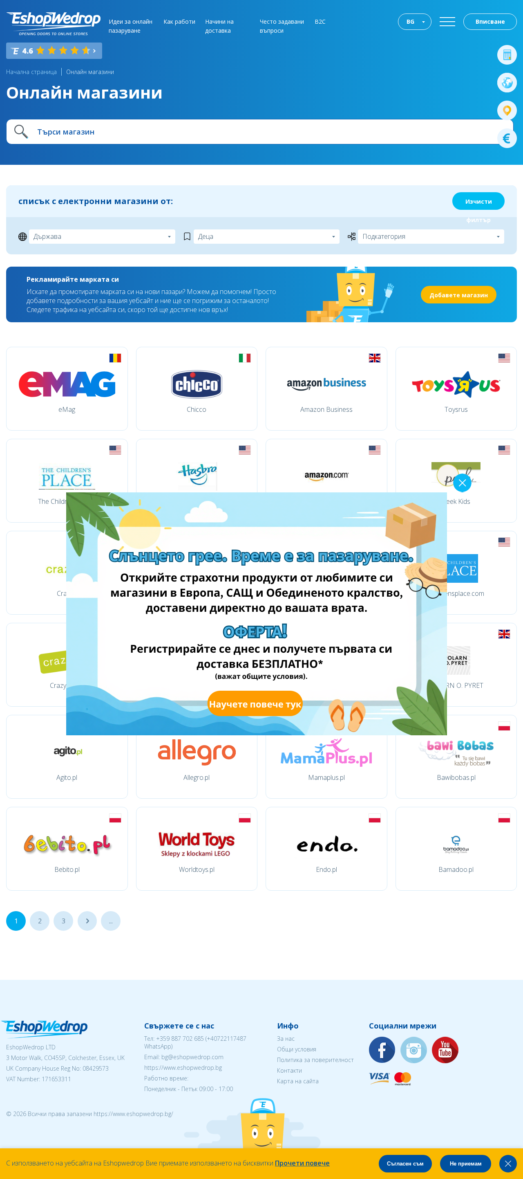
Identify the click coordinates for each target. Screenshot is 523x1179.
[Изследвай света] (507, 82)
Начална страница (31, 72)
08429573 (96, 1068)
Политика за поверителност (315, 1060)
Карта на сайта (298, 1081)
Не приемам (466, 1164)
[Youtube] (445, 1050)
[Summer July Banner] (17, 1133)
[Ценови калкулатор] (507, 55)
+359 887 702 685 (180, 1038)
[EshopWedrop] (53, 23)
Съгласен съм (405, 1164)
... (87, 920)
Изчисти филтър (478, 204)
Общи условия (296, 1049)
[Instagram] (413, 1050)
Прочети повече (302, 1163)
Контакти (289, 1070)
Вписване (490, 21)
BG (410, 21)
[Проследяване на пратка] (507, 110)
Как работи (179, 21)
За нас (286, 1038)
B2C (320, 21)
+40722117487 (226, 1038)
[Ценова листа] (507, 138)
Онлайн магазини (90, 72)
